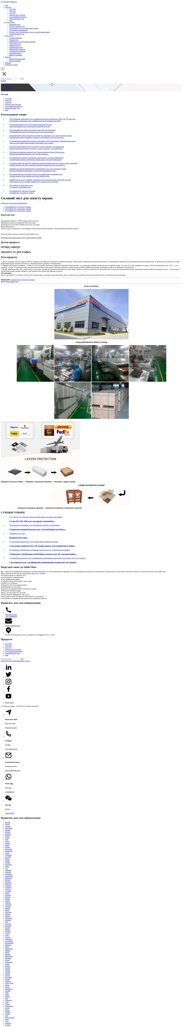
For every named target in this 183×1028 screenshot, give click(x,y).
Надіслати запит (11, 728)
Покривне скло (14, 24)
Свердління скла (15, 44)
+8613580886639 (11, 616)
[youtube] (8, 699)
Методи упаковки (15, 55)
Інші (10, 21)
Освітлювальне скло (16, 19)
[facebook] (8, 692)
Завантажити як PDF (34, 238)
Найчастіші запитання (17, 59)
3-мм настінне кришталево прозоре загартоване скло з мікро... (31, 143)
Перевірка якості (15, 53)
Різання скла (13, 40)
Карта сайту (9, 702)
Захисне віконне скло (17, 26)
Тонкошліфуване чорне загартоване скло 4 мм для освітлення (31, 132)
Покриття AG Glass (18, 538)
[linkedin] (8, 670)
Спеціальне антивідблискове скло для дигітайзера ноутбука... (37, 529)
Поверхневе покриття (17, 49)
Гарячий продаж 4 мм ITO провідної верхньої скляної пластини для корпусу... (37, 165)
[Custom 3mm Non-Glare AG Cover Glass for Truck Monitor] (39, 550)
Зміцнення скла (15, 45)
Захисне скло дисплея (17, 15)
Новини (8, 63)
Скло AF (12, 13)
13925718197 (9, 813)
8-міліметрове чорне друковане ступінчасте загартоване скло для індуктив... (36, 137)
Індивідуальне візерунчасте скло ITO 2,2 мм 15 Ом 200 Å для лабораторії (35, 149)
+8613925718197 (11, 615)
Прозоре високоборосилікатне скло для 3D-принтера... (29, 154)
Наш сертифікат (15, 61)
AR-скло (12, 11)
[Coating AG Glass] (17, 533)
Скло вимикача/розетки (17, 17)
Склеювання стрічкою (17, 51)
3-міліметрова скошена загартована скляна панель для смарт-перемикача (35, 160)
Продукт (8, 7)
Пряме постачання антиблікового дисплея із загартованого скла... (33, 171)
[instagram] (8, 684)
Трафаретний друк (16, 47)
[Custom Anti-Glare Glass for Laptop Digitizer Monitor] (34, 525)
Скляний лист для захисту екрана (21, 193)
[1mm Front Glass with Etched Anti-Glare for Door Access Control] (47, 558)
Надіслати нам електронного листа (13, 238)
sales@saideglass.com (12, 626)
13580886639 (9, 792)
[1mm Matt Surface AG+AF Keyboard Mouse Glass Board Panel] (33, 542)
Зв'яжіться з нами (11, 65)
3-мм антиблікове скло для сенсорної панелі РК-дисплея (29, 126)
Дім (6, 5)
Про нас (8, 57)
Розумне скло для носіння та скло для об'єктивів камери (29, 32)
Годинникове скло (11, 282)
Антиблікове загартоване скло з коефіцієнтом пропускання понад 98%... (35, 121)
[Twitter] (8, 677)
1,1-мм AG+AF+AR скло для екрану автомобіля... (32, 521)
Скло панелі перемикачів (18, 30)
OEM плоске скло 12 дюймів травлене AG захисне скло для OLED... (34, 182)
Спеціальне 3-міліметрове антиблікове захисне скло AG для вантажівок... (43, 554)
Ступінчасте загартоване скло (20, 187)
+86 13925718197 (11, 749)
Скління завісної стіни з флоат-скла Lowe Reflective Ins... (29, 176)
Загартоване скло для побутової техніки (23, 28)
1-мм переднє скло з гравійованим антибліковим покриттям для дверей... (43, 562)
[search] (3, 68)
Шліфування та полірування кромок (22, 42)
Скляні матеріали (15, 38)
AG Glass (12, 9)
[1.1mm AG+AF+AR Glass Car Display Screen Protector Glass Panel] (35, 517)
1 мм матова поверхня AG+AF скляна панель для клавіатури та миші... (42, 546)
